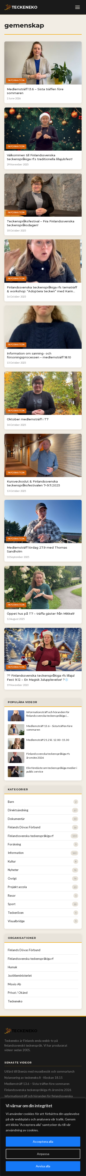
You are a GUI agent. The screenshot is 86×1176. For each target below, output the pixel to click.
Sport (11, 904)
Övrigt (12, 878)
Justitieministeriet (20, 975)
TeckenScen (16, 912)
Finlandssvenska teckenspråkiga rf (30, 836)
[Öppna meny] (77, 7)
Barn (11, 802)
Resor (12, 895)
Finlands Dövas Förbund (24, 827)
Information (16, 853)
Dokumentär (16, 819)
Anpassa (43, 1154)
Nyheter (13, 870)
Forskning (14, 844)
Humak (12, 967)
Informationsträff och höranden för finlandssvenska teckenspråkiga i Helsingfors (47, 715)
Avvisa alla (43, 1166)
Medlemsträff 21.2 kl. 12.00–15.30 (47, 740)
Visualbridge (16, 921)
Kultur (12, 861)
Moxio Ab (14, 984)
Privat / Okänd (18, 992)
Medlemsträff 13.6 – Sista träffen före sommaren (36, 1084)
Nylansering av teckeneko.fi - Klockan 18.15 (33, 1077)
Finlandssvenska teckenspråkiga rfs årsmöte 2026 (37, 1090)
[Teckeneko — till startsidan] (20, 7)
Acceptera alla (43, 1141)
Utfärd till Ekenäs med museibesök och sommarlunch (39, 1071)
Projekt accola (17, 887)
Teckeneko (15, 1001)
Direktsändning (18, 810)
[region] (43, 1137)
